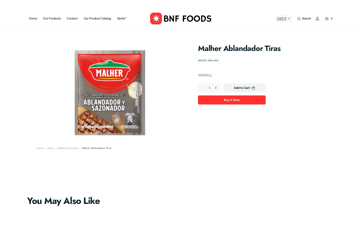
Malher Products (68, 148)
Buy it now (232, 100)
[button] (304, 19)
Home (40, 148)
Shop (50, 148)
